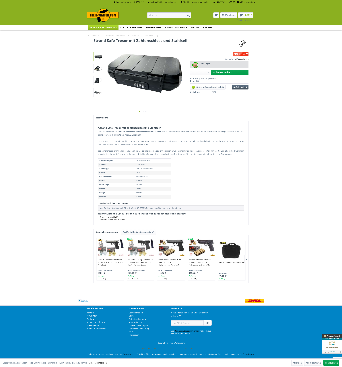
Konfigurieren (331, 363)
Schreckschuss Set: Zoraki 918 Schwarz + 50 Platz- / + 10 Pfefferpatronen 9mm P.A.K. (200, 262)
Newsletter (92, 316)
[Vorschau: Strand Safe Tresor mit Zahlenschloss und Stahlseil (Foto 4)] (98, 92)
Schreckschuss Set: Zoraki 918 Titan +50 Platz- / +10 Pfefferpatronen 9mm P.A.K (169, 262)
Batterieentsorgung (137, 319)
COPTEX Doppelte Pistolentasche (231, 262)
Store (131, 316)
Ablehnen (297, 363)
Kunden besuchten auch (107, 232)
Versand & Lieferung (96, 322)
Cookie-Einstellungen (138, 325)
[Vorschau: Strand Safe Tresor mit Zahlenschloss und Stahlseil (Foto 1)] (98, 56)
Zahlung (90, 319)
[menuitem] (129, 2)
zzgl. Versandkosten (241, 59)
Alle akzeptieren (313, 363)
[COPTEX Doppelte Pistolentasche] (232, 250)
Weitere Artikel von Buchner (112, 219)
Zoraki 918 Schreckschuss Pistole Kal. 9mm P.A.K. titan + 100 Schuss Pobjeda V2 (110, 262)
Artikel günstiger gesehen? (204, 78)
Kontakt (90, 312)
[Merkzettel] (216, 15)
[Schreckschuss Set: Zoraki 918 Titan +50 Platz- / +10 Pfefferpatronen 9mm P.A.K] (171, 247)
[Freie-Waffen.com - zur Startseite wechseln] (103, 15)
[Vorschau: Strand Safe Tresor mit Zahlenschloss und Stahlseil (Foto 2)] (98, 68)
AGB (131, 331)
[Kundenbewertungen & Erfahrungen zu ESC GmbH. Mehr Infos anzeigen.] (332, 344)
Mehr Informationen (98, 363)
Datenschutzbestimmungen (186, 331)
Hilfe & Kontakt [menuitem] (246, 2)
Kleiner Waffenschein (96, 328)
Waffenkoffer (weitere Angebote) (138, 232)
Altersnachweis (93, 325)
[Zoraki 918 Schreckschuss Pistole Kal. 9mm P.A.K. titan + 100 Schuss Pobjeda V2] (111, 247)
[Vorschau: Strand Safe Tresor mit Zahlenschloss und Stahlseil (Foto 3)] (98, 80)
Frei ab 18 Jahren (104, 279)
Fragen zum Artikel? (109, 217)
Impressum (134, 335)
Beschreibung (102, 117)
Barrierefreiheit (136, 312)
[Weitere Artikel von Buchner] (242, 43)
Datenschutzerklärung (139, 328)
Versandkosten (128, 354)
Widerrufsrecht (136, 322)
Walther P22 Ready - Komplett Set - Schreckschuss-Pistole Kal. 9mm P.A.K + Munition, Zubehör (141, 262)
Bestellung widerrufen (245, 20)
